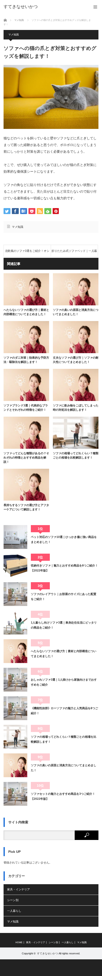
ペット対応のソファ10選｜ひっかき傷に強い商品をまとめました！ (64, 539)
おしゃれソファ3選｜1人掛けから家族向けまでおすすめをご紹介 (64, 682)
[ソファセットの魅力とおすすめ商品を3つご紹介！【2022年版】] (15, 794)
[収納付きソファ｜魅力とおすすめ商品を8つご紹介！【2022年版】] (15, 565)
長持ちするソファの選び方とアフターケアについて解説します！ (26, 507)
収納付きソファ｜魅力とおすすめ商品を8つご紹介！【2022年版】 (64, 568)
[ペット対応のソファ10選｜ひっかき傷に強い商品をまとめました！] (15, 537)
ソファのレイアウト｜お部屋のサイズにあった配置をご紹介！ (63, 596)
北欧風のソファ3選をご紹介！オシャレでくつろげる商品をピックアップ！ (27, 253)
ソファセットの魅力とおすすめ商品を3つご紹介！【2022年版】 (63, 796)
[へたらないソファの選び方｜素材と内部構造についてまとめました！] (15, 651)
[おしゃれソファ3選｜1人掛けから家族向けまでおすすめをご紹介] (15, 680)
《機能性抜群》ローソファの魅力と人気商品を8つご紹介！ (64, 711)
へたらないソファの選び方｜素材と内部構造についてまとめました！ (26, 312)
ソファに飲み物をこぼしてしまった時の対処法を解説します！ (75, 407)
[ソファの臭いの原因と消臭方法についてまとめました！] (15, 765)
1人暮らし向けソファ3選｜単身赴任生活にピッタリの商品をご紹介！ (64, 625)
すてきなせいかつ (21, 7)
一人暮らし (14, 911)
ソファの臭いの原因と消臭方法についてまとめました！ (75, 312)
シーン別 (13, 900)
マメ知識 (13, 34)
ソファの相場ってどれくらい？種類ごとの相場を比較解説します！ (75, 455)
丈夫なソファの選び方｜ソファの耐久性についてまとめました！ (75, 360)
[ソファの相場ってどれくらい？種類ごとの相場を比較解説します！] (15, 737)
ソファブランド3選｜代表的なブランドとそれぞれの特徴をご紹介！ (26, 407)
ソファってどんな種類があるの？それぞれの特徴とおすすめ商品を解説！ (26, 458)
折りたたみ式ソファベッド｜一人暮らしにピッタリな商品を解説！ (74, 253)
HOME (19, 942)
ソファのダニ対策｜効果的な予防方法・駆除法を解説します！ (26, 360)
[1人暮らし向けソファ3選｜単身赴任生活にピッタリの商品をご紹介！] (15, 622)
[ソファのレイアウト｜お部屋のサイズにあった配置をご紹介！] (15, 594)
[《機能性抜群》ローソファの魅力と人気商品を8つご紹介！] (15, 708)
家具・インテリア (18, 889)
